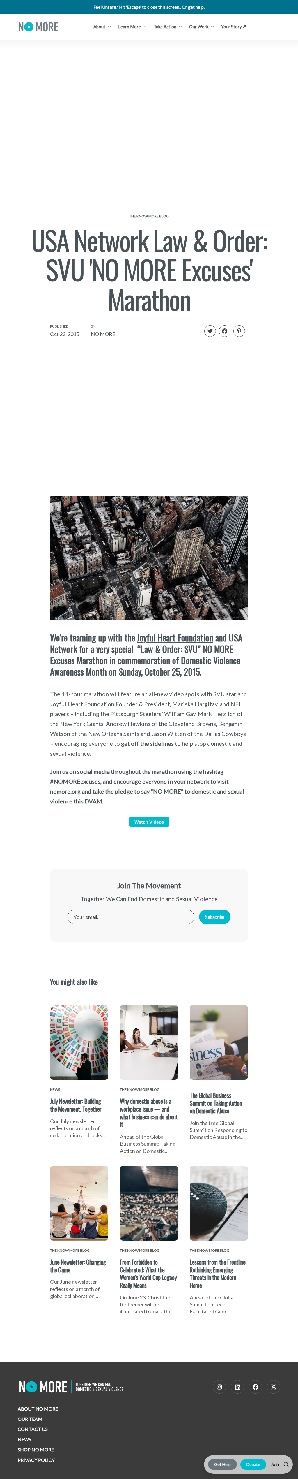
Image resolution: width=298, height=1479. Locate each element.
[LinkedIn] (237, 1387)
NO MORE (103, 334)
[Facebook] (255, 1387)
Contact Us (33, 1429)
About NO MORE (38, 1408)
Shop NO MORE (36, 1449)
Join (275, 1464)
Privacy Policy (36, 1460)
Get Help (222, 1464)
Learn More (130, 26)
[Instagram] (219, 1387)
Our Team (30, 1419)
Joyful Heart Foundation (175, 637)
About (99, 26)
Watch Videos (149, 822)
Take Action (165, 26)
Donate (253, 1464)
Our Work (199, 26)
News (24, 1439)
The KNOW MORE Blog (149, 216)
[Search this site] (286, 1464)
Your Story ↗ (233, 26)
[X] (273, 1387)
